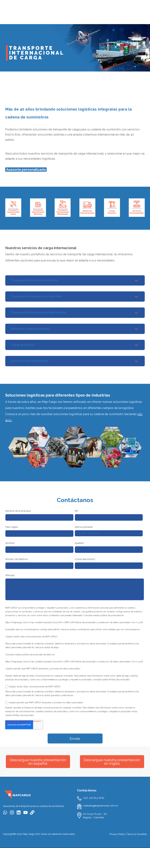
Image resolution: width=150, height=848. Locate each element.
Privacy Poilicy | (118, 834)
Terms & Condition (137, 834)
